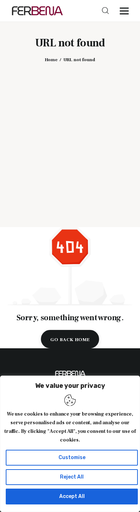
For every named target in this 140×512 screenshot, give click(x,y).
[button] (126, 11)
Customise (72, 457)
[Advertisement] (70, 139)
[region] (70, 444)
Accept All (72, 496)
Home (51, 60)
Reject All (72, 477)
